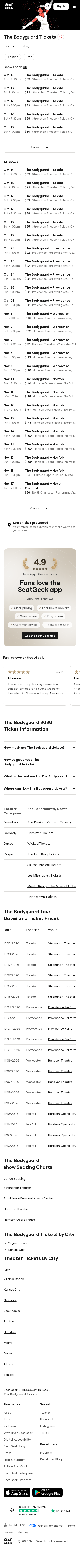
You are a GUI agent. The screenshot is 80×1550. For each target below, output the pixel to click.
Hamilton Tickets (40, 833)
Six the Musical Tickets (44, 865)
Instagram (47, 1426)
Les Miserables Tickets (44, 875)
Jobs (7, 1419)
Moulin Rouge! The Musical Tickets (53, 886)
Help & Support (14, 1459)
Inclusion (10, 1426)
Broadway (11, 822)
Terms (72, 1525)
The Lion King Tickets (43, 854)
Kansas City (16, 1250)
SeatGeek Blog (14, 1446)
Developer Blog (51, 1459)
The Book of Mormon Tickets (49, 822)
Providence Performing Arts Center (28, 1198)
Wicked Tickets (38, 843)
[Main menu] (74, 6)
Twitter (45, 1412)
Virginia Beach (18, 1243)
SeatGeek (11, 1390)
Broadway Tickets (35, 1390)
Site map (23, 1532)
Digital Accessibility (17, 1439)
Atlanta (9, 1364)
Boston (9, 1321)
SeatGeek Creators (17, 1480)
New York (10, 1300)
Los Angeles (12, 1311)
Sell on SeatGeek (16, 1466)
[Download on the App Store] (17, 1492)
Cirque (9, 854)
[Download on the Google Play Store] (47, 1492)
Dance (8, 843)
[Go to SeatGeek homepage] (9, 6)
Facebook (47, 1419)
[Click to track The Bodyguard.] (60, 37)
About (8, 1412)
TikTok (44, 1433)
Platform (46, 1452)
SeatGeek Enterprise (18, 1473)
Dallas (8, 1353)
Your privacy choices (50, 1525)
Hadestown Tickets (42, 897)
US (25, 67)
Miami (8, 1343)
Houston (10, 1332)
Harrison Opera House (63, 1114)
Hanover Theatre (60, 1060)
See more (57, 693)
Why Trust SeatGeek (18, 1433)
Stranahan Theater (61, 943)
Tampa (9, 1374)
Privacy (8, 1532)
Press (7, 1453)
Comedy (10, 833)
